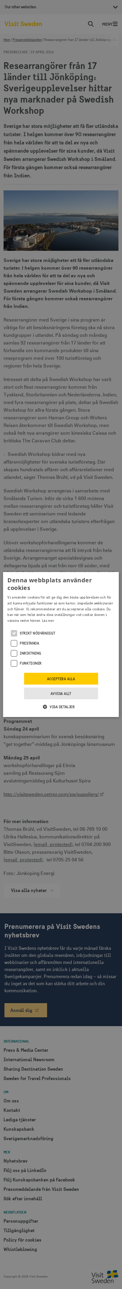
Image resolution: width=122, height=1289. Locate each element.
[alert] (61, 644)
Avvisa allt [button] (61, 694)
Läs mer (48, 621)
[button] (61, 707)
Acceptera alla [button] (61, 679)
